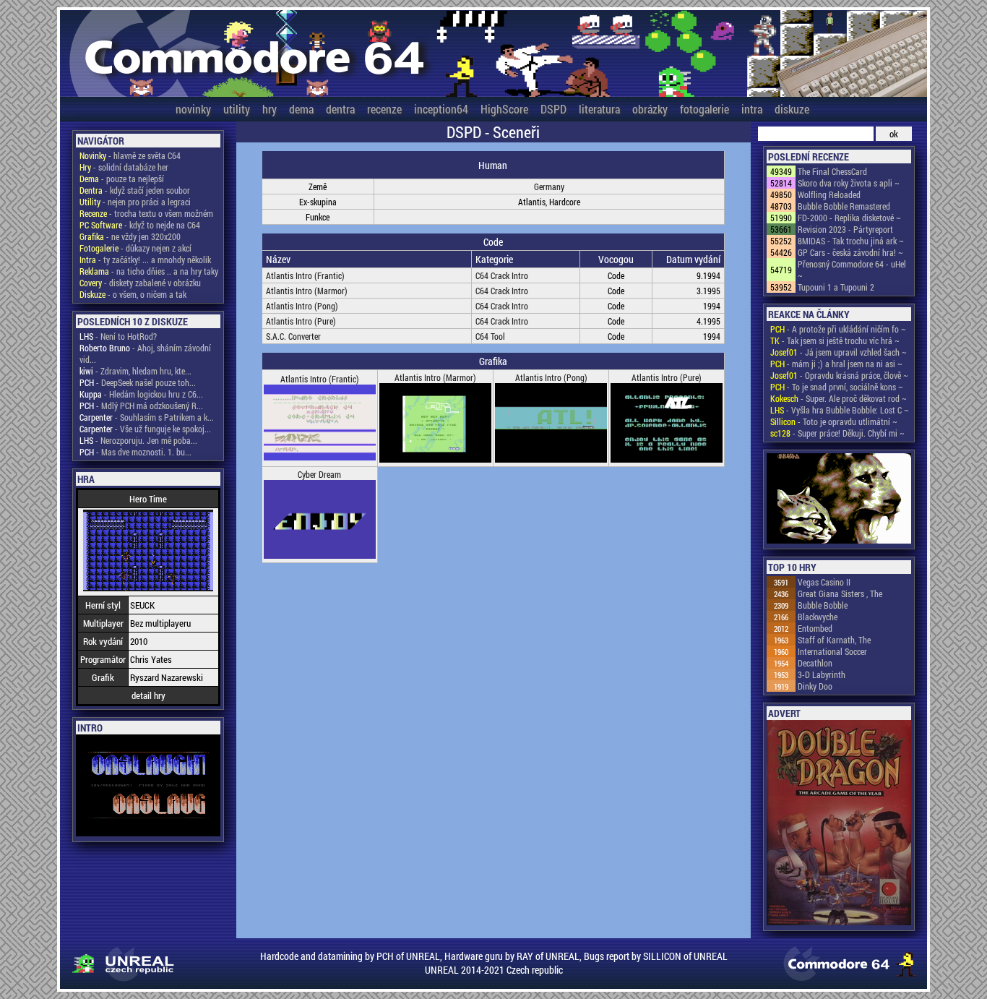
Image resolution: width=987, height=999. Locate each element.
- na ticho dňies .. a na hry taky (148, 271)
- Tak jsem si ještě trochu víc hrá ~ (835, 340)
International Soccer (832, 651)
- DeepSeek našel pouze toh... (137, 382)
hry (269, 108)
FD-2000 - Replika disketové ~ (849, 217)
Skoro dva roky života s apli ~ (849, 183)
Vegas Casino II (824, 582)
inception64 (441, 108)
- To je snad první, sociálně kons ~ (836, 387)
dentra (340, 108)
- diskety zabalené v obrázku (140, 282)
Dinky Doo (815, 686)
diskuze (792, 108)
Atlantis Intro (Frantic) (305, 275)
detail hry (148, 695)
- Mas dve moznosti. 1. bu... (135, 452)
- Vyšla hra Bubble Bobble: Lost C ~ (839, 410)
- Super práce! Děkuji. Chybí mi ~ (837, 433)
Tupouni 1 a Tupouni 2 (836, 287)
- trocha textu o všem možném (146, 213)
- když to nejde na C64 (139, 225)
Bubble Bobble (823, 605)
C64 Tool (490, 336)
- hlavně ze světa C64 (130, 155)
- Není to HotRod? (118, 336)
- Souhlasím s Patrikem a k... (146, 417)
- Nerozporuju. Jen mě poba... (138, 440)
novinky (193, 108)
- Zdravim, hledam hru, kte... (135, 371)
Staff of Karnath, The (834, 640)
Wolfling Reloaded (829, 194)
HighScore (504, 108)
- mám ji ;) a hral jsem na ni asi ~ (836, 363)
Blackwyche (817, 616)
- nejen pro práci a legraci (135, 201)
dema (301, 108)
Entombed (815, 628)
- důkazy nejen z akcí (135, 248)
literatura (599, 108)
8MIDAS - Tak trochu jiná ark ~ (851, 240)
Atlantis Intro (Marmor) (307, 290)
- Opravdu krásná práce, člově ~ (839, 375)
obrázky (650, 108)
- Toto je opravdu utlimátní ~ (833, 421)
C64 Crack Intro (501, 275)
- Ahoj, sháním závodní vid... (145, 353)
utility (236, 108)
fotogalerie (704, 108)
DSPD (553, 108)
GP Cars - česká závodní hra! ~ (850, 252)
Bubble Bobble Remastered (844, 206)
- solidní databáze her (123, 167)
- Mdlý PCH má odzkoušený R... (141, 405)
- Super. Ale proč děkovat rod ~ (838, 398)
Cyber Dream (319, 474)
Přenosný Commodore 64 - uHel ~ (852, 269)
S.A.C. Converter (293, 336)
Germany (549, 186)
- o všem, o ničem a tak (132, 294)
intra (751, 108)
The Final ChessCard (832, 171)
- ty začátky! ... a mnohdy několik (145, 259)
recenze (384, 108)
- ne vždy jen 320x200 (130, 236)
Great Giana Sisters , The (840, 593)
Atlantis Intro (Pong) (302, 306)
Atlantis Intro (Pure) (301, 321)
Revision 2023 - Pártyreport (845, 229)
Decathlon (815, 663)
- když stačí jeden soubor (134, 190)
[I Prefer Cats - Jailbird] (839, 499)
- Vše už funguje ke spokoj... (145, 428)
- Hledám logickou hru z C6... (141, 394)
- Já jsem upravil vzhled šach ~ (838, 352)
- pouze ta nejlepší (121, 178)
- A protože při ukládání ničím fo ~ (838, 329)
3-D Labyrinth (821, 674)
